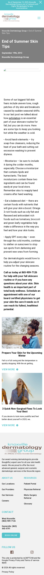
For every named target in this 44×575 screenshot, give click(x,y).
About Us (7, 478)
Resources (30, 478)
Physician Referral (32, 489)
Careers (5, 501)
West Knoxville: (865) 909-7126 (9, 519)
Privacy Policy (8, 572)
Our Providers (8, 489)
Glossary (28, 504)
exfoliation (14, 118)
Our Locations (8, 484)
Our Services (7, 495)
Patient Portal (30, 484)
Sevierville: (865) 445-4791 (9, 527)
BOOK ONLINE (11, 535)
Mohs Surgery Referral (30, 496)
